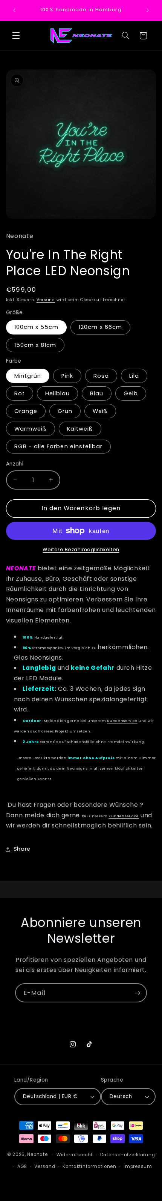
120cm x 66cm (100, 327)
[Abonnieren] (137, 992)
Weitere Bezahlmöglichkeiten (81, 549)
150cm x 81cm (35, 345)
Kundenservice (122, 720)
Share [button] (22, 849)
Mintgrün (27, 376)
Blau (96, 393)
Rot (19, 393)
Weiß (100, 411)
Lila (134, 376)
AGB (22, 1166)
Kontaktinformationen (89, 1166)
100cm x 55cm (36, 327)
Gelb (131, 393)
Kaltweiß (80, 428)
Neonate (37, 1155)
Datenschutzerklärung (127, 1155)
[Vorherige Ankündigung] (14, 10)
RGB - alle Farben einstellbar (58, 446)
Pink (67, 376)
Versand (46, 300)
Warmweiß (30, 428)
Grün (65, 411)
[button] (15, 35)
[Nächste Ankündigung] (147, 10)
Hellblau (57, 393)
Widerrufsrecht (75, 1155)
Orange (25, 411)
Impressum (138, 1166)
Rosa (101, 376)
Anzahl (15, 463)
